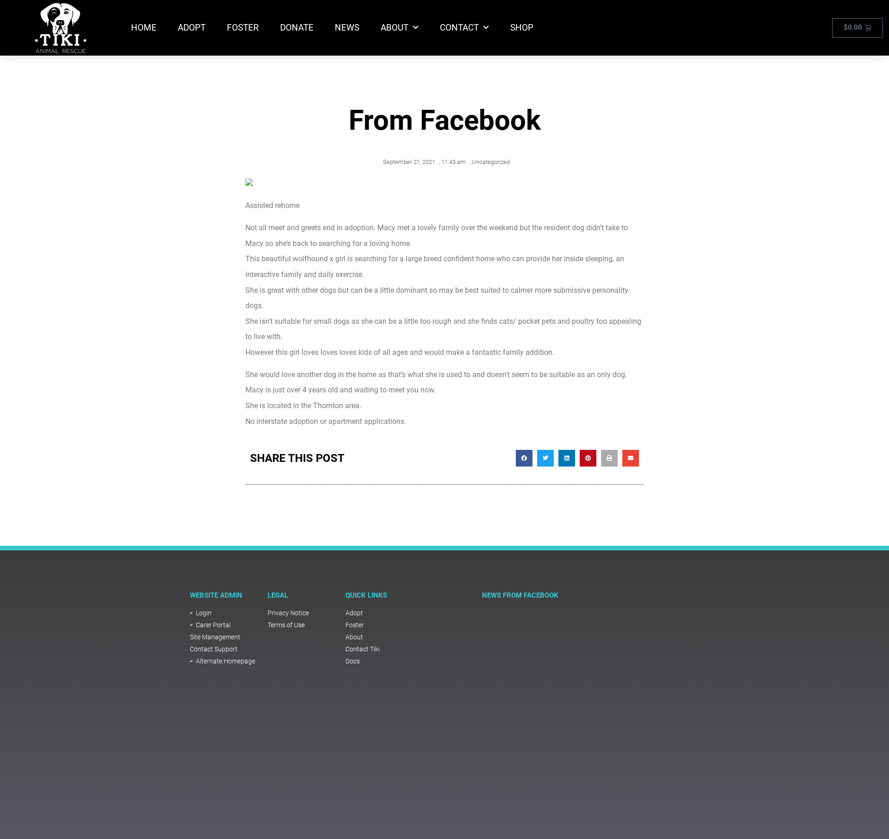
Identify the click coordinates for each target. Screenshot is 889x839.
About (394, 27)
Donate (296, 27)
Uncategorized (491, 161)
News (347, 27)
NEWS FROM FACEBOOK (520, 595)
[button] (524, 458)
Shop (521, 27)
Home (144, 27)
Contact (459, 27)
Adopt (192, 27)
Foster (243, 27)
